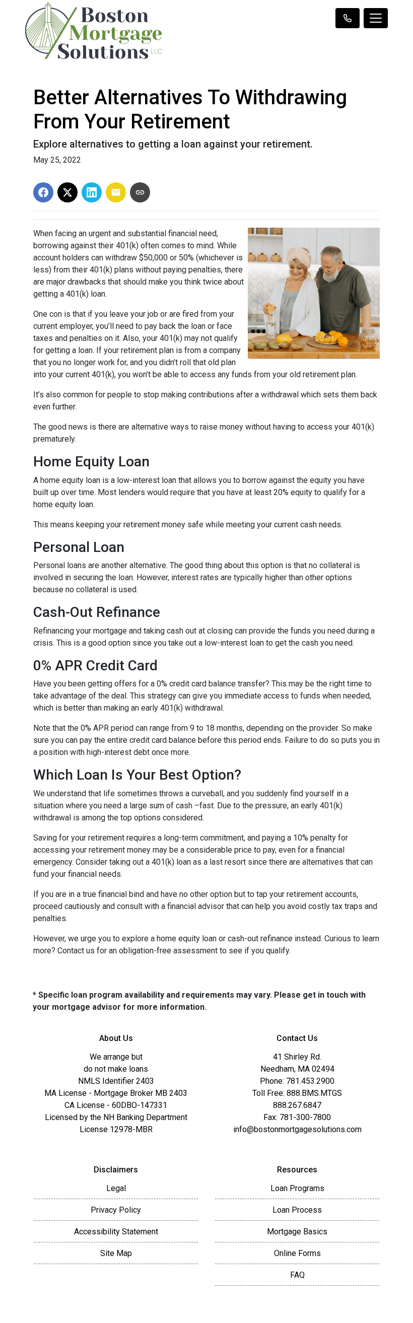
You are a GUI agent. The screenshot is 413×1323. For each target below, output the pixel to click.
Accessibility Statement (116, 1231)
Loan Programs (297, 1188)
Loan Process (297, 1210)
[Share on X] (67, 192)
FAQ (297, 1275)
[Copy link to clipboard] (140, 192)
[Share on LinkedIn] (92, 192)
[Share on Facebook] (43, 192)
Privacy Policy (116, 1210)
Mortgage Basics (297, 1231)
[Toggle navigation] (376, 18)
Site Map (116, 1253)
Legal (116, 1188)
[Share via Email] (116, 192)
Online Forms (297, 1253)
